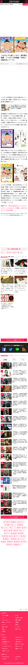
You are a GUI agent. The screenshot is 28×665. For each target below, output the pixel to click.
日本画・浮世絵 (19, 617)
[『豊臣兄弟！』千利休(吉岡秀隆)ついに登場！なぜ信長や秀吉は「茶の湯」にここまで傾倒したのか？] (6, 434)
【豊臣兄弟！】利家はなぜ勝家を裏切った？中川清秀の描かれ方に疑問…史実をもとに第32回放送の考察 (19, 403)
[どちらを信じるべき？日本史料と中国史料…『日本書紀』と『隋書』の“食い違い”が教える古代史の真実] (6, 411)
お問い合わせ (18, 641)
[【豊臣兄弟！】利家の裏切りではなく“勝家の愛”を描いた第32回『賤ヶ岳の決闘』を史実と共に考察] (6, 419)
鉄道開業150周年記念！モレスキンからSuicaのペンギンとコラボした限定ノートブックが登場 (20, 270)
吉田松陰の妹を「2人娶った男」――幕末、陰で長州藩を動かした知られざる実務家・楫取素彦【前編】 (19, 472)
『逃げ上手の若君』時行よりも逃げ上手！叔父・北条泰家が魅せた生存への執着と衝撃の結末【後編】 (19, 502)
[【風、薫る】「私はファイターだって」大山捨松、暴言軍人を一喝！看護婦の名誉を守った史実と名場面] (6, 457)
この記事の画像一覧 (14, 249)
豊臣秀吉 (15, 539)
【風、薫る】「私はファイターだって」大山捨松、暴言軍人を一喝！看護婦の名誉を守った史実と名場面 (19, 456)
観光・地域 (4, 627)
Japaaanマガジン (19, 637)
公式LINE (17, 349)
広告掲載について (6, 641)
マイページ (4, 644)
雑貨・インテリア (4, 63)
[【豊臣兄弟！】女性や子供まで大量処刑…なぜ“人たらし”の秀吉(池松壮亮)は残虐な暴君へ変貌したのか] (6, 442)
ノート (4, 252)
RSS (24, 349)
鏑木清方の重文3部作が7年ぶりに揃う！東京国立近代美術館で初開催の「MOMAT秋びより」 (19, 487)
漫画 (11, 530)
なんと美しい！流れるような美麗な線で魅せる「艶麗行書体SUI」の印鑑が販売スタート (7, 305)
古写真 (3, 631)
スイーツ (14, 527)
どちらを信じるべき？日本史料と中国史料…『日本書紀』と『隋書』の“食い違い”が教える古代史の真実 (19, 410)
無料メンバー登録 (19, 644)
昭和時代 (17, 541)
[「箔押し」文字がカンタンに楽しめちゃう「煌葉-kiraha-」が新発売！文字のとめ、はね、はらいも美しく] (7, 280)
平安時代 (8, 525)
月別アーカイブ (18, 646)
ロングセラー (6, 527)
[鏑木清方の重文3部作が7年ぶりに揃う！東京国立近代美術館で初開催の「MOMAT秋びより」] (6, 488)
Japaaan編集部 (19, 63)
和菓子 (17, 624)
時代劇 (16, 530)
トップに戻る (24, 609)
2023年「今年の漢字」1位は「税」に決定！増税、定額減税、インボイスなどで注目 (7, 270)
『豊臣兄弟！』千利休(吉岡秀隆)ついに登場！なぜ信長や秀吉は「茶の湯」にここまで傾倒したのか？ (19, 433)
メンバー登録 (25, 4)
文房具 (9, 252)
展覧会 (4, 541)
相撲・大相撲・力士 (18, 252)
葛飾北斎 (10, 544)
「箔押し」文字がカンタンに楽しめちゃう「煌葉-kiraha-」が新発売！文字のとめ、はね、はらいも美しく (7, 288)
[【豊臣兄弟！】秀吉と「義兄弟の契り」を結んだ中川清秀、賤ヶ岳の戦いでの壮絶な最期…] (6, 450)
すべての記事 (5, 615)
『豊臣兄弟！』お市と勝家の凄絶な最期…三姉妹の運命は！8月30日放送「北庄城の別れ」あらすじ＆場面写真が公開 (19, 510)
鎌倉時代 (11, 541)
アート (3, 617)
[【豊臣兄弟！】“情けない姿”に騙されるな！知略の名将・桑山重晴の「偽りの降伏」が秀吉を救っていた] (6, 365)
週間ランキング (19, 648)
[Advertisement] (14, 21)
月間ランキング (5, 651)
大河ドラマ (21, 522)
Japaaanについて (19, 639)
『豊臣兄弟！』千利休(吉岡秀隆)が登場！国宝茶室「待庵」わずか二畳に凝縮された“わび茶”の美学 (19, 387)
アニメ (14, 525)
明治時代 (21, 533)
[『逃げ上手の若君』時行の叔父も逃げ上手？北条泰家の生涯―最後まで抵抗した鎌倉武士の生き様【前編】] (6, 465)
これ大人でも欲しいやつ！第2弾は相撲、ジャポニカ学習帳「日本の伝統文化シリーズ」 (14, 57)
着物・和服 (18, 620)
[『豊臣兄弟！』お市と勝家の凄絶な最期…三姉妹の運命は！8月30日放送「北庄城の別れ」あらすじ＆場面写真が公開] (6, 511)
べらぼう (8, 533)
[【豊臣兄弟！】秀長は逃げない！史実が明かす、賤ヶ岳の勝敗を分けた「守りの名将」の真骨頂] (6, 381)
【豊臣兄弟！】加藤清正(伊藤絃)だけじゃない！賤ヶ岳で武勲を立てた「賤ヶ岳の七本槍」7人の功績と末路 (19, 395)
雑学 (20, 527)
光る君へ (24, 541)
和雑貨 (17, 622)
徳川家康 (6, 536)
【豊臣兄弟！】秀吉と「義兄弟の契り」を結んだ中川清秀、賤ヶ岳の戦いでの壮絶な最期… (19, 448)
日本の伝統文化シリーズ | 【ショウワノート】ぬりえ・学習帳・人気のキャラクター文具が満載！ (14, 208)
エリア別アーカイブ (6, 646)
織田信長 (15, 533)
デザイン (17, 536)
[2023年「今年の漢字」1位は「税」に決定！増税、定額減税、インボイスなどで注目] (7, 263)
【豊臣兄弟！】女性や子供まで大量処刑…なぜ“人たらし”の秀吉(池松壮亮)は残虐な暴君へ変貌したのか (19, 441)
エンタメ (17, 627)
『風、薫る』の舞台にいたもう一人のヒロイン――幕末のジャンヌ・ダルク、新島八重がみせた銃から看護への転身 (19, 372)
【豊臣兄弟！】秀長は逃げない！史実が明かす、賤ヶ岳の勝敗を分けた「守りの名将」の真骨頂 (19, 380)
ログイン (20, 4)
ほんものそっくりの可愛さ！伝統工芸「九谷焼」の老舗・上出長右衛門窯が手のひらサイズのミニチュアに (19, 479)
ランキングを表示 (13, 517)
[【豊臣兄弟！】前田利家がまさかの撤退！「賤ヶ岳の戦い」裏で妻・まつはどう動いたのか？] (6, 427)
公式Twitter (10, 349)
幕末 (6, 530)
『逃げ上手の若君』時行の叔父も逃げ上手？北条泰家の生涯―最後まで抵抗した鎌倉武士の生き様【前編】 (19, 464)
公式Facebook (4, 349)
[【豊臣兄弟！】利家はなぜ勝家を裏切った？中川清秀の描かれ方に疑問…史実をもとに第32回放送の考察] (6, 404)
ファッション (5, 620)
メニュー (1, 1)
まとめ (17, 615)
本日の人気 (4, 648)
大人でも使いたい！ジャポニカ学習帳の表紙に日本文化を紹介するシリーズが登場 (18, 106)
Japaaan (14, 1)
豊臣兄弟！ (7, 539)
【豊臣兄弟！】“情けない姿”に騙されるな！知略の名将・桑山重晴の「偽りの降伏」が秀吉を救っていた (19, 364)
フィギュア (21, 539)
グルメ (3, 624)
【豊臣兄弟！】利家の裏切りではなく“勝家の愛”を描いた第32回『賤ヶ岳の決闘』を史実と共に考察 (19, 418)
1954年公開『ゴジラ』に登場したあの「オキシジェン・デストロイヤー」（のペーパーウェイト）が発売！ (20, 288)
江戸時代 (7, 522)
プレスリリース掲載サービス (14, 340)
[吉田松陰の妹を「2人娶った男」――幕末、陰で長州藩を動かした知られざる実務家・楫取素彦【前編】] (6, 473)
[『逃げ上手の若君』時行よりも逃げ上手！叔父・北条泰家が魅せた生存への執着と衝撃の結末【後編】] (6, 503)
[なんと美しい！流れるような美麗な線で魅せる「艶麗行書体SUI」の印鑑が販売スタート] (7, 298)
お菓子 (24, 527)
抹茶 (12, 536)
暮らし (3, 629)
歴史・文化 (18, 629)
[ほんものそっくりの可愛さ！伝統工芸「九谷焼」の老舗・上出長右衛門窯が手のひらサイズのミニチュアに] (6, 480)
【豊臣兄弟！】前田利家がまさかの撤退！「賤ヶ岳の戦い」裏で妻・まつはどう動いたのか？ (19, 425)
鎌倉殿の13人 (18, 544)
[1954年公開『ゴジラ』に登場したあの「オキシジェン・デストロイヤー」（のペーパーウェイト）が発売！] (20, 280)
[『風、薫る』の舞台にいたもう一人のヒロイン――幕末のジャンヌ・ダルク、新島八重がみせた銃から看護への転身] (6, 373)
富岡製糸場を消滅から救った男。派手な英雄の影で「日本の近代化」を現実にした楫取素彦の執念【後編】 (19, 495)
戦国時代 (14, 522)
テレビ (22, 530)
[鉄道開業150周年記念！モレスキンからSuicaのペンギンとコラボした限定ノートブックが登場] (20, 263)
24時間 (5, 359)
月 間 (22, 359)
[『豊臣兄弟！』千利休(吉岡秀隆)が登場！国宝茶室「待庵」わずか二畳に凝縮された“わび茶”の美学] (6, 388)
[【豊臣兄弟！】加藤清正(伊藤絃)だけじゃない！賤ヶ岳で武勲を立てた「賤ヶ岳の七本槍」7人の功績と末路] (6, 396)
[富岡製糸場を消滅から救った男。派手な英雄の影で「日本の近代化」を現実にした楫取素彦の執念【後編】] (6, 496)
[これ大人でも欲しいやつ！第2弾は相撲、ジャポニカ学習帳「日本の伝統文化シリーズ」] (14, 45)
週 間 (14, 359)
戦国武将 (21, 525)
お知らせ (4, 639)
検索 (26, 1)
